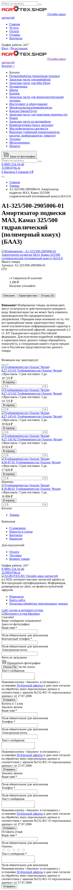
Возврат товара (19, 558)
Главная (14, 24)
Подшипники (18, 86)
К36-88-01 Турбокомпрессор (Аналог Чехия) (31, 488)
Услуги (14, 27)
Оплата (14, 31)
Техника (14, 139)
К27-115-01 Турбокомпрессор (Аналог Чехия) (32, 370)
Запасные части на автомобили (30, 121)
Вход (5, 48)
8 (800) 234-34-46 (13, 164)
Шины (13, 90)
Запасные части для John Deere (29, 83)
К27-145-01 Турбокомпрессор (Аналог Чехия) (32, 416)
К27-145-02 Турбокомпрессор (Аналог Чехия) (32, 439)
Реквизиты (16, 596)
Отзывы (14, 34)
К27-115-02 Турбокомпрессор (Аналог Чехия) (32, 393)
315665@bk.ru (11, 167)
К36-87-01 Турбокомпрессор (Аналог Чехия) (31, 462)
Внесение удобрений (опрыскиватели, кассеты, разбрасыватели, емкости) (34, 133)
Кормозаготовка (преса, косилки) (31, 125)
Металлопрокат (19, 142)
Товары (14, 185)
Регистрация (19, 48)
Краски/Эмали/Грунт (23, 111)
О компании (17, 528)
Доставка (15, 555)
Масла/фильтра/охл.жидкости (28, 128)
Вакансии (15, 538)
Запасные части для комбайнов (30, 79)
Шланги (14, 146)
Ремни (13, 118)
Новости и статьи (21, 531)
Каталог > (8, 66)
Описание (9, 295)
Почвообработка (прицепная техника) (34, 76)
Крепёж (14, 93)
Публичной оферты (30, 685)
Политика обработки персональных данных (38, 603)
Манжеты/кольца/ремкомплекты (30, 107)
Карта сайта (17, 600)
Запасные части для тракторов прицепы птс (38, 114)
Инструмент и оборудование (28, 104)
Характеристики (27, 295)
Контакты (15, 38)
